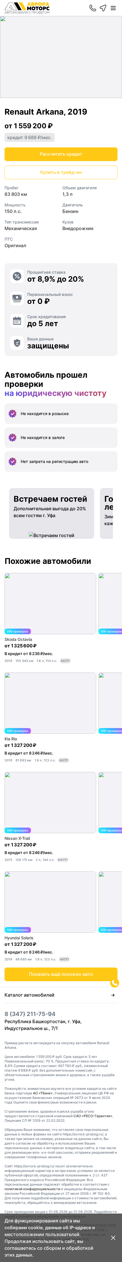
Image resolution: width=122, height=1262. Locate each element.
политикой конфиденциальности (32, 1189)
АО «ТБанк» (43, 1093)
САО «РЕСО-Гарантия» (92, 1116)
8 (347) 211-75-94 (30, 1014)
